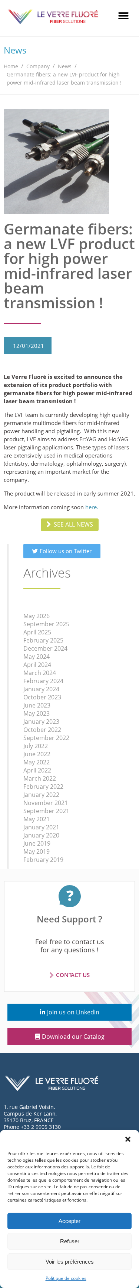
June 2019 (36, 843)
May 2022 (36, 762)
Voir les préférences (70, 1261)
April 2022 (37, 770)
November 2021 (45, 803)
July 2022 (35, 746)
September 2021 (46, 811)
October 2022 (42, 730)
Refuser (69, 1241)
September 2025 (46, 624)
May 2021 (36, 819)
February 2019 (43, 860)
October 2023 (42, 697)
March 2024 (39, 673)
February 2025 (43, 640)
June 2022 (36, 754)
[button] (128, 1139)
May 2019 (36, 851)
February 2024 (43, 681)
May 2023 (36, 713)
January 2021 (41, 827)
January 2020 (41, 835)
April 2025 (37, 632)
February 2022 (43, 786)
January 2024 (41, 689)
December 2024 (45, 648)
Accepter (69, 1221)
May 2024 (36, 656)
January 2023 (41, 721)
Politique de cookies (66, 1278)
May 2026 (36, 616)
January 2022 (41, 795)
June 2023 (36, 705)
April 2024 (37, 665)
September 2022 (46, 738)
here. (91, 507)
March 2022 (39, 778)
